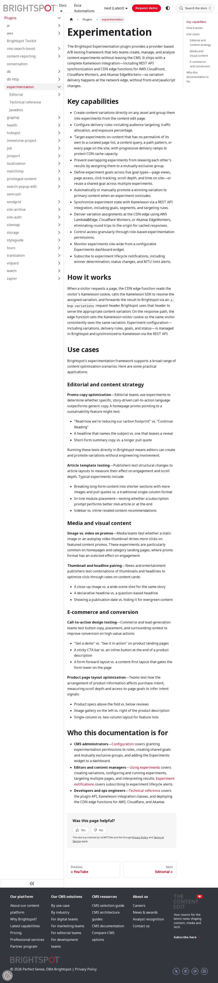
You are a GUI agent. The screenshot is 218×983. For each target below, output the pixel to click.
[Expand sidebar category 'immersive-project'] (59, 140)
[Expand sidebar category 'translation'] (59, 255)
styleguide (15, 240)
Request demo (146, 8)
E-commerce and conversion (200, 64)
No (100, 830)
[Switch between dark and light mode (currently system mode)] (167, 8)
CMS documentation (108, 926)
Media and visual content (199, 53)
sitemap (13, 224)
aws (10, 33)
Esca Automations (84, 8)
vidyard (13, 263)
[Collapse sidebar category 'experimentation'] (59, 86)
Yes (83, 830)
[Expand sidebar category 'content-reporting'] (59, 56)
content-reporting (21, 56)
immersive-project (21, 140)
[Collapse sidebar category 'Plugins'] (59, 17)
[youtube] (195, 971)
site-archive (16, 209)
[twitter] (176, 971)
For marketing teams (67, 926)
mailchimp (15, 171)
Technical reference (25, 102)
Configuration (123, 744)
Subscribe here (185, 937)
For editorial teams (66, 932)
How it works (194, 28)
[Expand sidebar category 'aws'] (59, 33)
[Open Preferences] (7, 975)
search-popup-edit (22, 186)
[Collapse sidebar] (32, 883)
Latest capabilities (25, 926)
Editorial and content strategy (200, 42)
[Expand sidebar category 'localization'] (59, 163)
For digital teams (64, 919)
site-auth (14, 217)
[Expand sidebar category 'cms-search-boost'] (59, 48)
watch (11, 270)
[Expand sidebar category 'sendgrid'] (59, 201)
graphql (13, 117)
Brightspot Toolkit (21, 41)
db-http (13, 79)
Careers (139, 905)
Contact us (141, 926)
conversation (17, 64)
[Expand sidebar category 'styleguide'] (59, 240)
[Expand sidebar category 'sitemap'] (59, 224)
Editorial (16, 94)
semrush (14, 194)
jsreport (13, 155)
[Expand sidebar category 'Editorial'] (59, 94)
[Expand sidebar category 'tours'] (59, 247)
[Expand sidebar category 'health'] (59, 125)
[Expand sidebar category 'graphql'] (59, 117)
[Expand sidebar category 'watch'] (59, 270)
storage (13, 232)
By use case (60, 905)
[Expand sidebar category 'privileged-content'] (59, 178)
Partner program (23, 946)
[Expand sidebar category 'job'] (59, 148)
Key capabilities (196, 22)
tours (11, 247)
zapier (12, 278)
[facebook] (185, 971)
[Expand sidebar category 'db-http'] (59, 79)
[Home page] (71, 19)
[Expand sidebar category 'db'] (59, 71)
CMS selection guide (108, 905)
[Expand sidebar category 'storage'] (59, 232)
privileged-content (21, 178)
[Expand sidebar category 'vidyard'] (59, 263)
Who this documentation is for (197, 76)
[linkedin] (204, 971)
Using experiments (145, 767)
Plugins (10, 18)
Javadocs (16, 109)
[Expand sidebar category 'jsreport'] (59, 155)
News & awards (145, 912)
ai (8, 25)
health (12, 125)
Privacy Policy (140, 837)
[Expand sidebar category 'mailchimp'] (59, 171)
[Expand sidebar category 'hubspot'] (59, 132)
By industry (60, 912)
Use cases (193, 34)
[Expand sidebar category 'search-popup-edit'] (59, 186)
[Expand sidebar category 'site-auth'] (59, 217)
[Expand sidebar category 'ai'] (59, 25)
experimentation (20, 87)
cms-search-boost (21, 48)
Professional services (27, 939)
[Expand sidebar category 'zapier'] (59, 278)
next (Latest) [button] (114, 8)
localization (16, 163)
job (9, 148)
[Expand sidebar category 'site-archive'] (59, 209)
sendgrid (14, 201)
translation (16, 255)
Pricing (16, 932)
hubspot (13, 132)
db (9, 71)
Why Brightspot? (23, 919)
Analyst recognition (148, 919)
